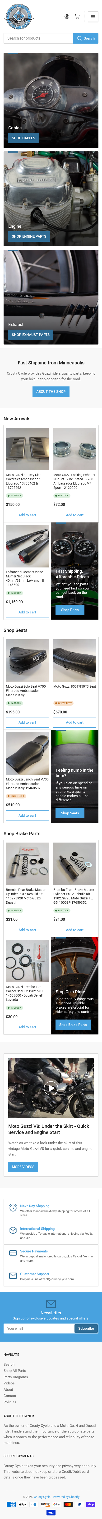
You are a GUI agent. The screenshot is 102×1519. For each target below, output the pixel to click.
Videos (9, 1383)
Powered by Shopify (66, 1497)
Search (89, 38)
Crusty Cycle (42, 1497)
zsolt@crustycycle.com (58, 1279)
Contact (10, 1396)
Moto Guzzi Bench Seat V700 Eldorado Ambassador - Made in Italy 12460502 (27, 783)
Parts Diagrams (16, 1377)
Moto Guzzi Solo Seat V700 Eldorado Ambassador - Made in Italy (26, 691)
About (8, 1390)
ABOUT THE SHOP (51, 392)
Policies (10, 1402)
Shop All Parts (15, 1371)
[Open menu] (93, 16)
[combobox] (51, 38)
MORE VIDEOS (23, 1167)
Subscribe (86, 1328)
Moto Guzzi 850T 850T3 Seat (74, 686)
